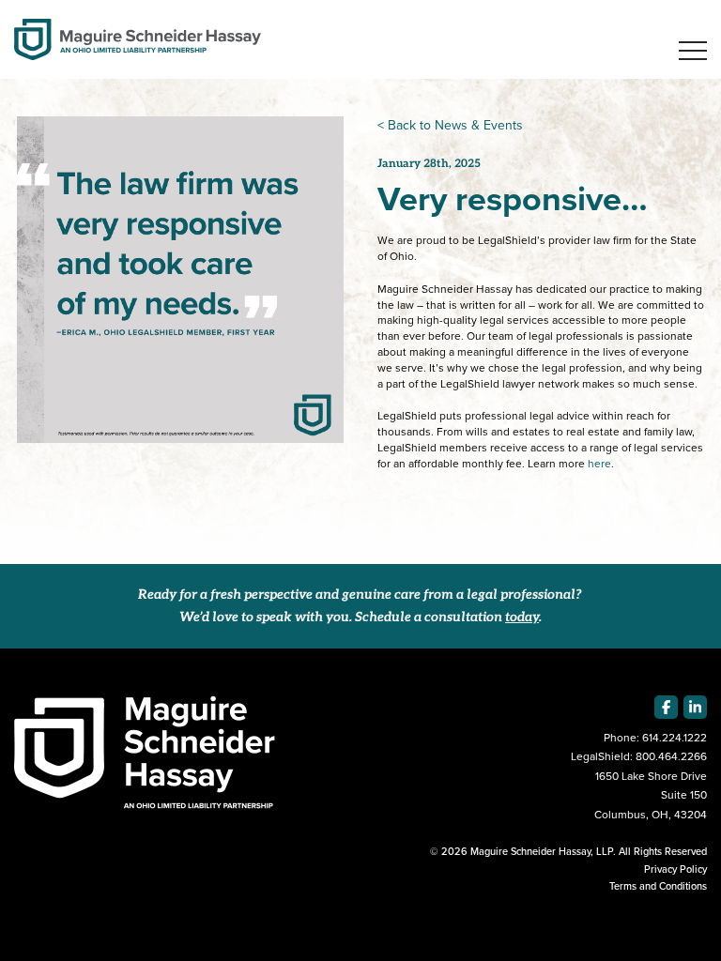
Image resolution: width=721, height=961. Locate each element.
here (599, 463)
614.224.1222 (674, 737)
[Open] (693, 50)
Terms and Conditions (658, 885)
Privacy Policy (675, 869)
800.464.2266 (671, 756)
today (522, 618)
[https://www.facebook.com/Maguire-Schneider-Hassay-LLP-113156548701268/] (666, 707)
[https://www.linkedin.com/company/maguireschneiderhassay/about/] (695, 707)
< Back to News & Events (450, 125)
